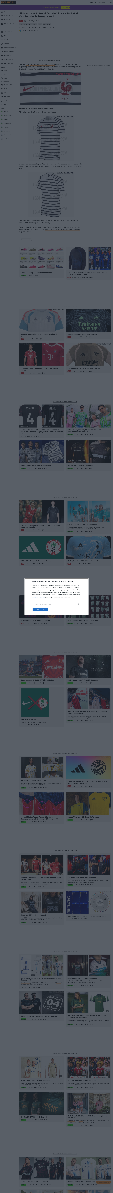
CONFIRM (40, 609)
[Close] (85, 581)
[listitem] (56, 604)
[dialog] (56, 596)
